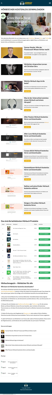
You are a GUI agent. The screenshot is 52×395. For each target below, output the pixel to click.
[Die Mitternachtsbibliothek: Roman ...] (8, 256)
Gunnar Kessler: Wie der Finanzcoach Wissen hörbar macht (36, 48)
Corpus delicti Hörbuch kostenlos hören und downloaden (36, 152)
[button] (1, 3)
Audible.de (21, 304)
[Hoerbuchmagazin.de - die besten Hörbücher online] (26, 3)
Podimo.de (35, 304)
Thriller (47, 38)
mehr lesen (27, 57)
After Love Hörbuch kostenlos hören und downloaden (35, 135)
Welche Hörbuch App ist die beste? (34, 82)
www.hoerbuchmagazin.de (8, 291)
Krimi (40, 38)
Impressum (23, 389)
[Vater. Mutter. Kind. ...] (8, 267)
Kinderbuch (32, 38)
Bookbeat (26, 304)
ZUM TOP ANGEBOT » (44, 228)
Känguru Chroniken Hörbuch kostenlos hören (34, 204)
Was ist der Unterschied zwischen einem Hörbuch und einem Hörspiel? (36, 100)
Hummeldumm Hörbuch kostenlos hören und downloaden (36, 169)
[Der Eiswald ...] (8, 234)
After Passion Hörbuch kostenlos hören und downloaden (36, 118)
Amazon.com (27, 313)
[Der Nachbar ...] (8, 239)
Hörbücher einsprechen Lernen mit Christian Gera (35, 65)
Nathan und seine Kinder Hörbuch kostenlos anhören (36, 187)
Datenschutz (29, 389)
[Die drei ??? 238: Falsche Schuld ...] (8, 250)
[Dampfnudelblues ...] (8, 245)
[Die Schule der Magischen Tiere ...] (8, 228)
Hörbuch (47, 122)
